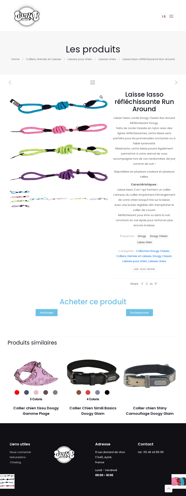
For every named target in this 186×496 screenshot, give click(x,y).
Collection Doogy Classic (152, 251)
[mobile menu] (171, 16)
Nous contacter (20, 452)
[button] (101, 97)
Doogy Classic (162, 256)
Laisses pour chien (80, 59)
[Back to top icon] (168, 488)
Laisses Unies (107, 59)
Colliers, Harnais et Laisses (43, 59)
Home (15, 59)
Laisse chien (144, 242)
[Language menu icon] (163, 16)
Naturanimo (18, 457)
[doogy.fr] (27, 16)
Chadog (15, 462)
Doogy (142, 236)
